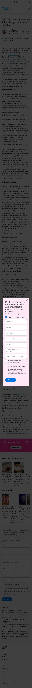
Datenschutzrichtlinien (13, 370)
